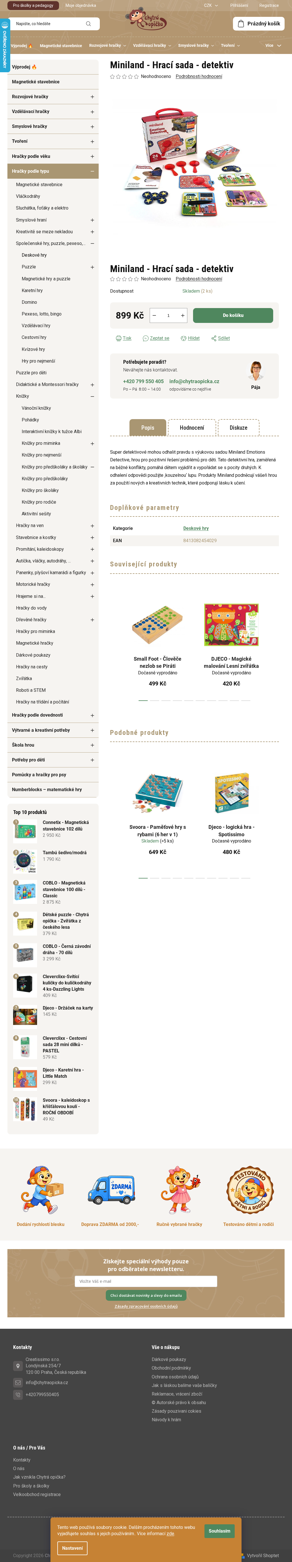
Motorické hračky (33, 584)
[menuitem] (21, 45)
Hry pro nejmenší (38, 361)
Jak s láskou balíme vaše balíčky (184, 1385)
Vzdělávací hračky (30, 111)
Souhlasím (219, 1531)
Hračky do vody (31, 608)
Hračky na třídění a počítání (42, 702)
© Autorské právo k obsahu (179, 1402)
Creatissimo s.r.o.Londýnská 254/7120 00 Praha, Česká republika (56, 1366)
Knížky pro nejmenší (41, 455)
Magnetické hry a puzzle (46, 279)
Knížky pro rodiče (39, 502)
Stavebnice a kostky (36, 537)
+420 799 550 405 (143, 381)
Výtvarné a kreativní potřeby (41, 730)
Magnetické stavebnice (36, 82)
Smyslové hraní (31, 220)
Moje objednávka (81, 5)
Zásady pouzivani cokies (176, 1411)
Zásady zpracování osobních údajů (146, 1306)
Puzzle (29, 267)
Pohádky (30, 420)
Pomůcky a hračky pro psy (39, 774)
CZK (208, 5)
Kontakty (22, 1460)
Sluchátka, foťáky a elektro (42, 208)
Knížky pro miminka (41, 443)
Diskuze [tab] (239, 427)
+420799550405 (42, 1394)
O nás (19, 1468)
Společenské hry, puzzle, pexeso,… (51, 243)
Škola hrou (23, 745)
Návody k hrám (166, 1419)
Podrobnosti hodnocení (199, 279)
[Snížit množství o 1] (154, 315)
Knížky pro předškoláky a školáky (55, 467)
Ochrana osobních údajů (175, 1377)
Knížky (22, 396)
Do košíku (233, 315)
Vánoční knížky (36, 408)
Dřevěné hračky (31, 619)
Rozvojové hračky (30, 96)
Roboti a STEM (31, 690)
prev (114, 647)
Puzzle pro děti (31, 372)
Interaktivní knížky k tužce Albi (52, 431)
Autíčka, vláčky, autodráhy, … (43, 561)
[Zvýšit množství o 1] (183, 315)
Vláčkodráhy (28, 196)
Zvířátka (24, 678)
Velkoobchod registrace (37, 1494)
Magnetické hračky (34, 643)
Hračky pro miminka (35, 631)
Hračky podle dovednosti (37, 715)
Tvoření (19, 141)
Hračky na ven (30, 525)
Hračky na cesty (32, 667)
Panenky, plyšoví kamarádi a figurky (51, 572)
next (274, 647)
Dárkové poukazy (33, 655)
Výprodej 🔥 (24, 67)
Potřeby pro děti (28, 760)
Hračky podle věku (31, 156)
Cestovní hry (34, 337)
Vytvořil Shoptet (263, 1555)
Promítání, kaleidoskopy (40, 549)
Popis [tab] (147, 427)
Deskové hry (34, 255)
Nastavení (72, 1548)
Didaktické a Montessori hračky (47, 384)
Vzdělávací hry (36, 325)
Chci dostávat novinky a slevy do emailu (146, 1295)
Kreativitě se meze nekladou (44, 231)
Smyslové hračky (29, 126)
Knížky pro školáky (40, 490)
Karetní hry (32, 290)
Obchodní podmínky (171, 1368)
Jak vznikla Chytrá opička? (39, 1477)
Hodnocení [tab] (192, 427)
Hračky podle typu (30, 171)
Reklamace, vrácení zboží (177, 1394)
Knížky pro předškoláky (45, 478)
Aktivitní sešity (36, 513)
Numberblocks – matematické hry (47, 789)
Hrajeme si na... (31, 596)
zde (170, 1533)
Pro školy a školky (31, 1486)
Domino (29, 302)
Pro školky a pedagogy (33, 5)
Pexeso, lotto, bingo (42, 314)
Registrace (269, 5)
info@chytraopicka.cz (194, 381)
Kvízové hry (33, 349)
